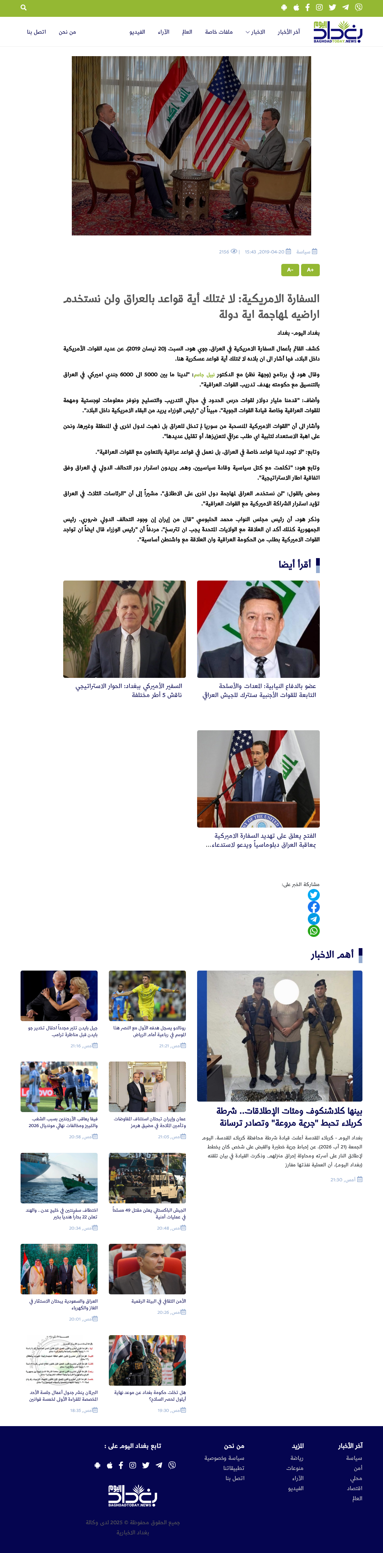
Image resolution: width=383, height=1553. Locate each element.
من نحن (67, 32)
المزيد (298, 1446)
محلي (356, 1478)
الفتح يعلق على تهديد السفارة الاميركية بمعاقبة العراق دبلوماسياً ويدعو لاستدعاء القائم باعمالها (264, 845)
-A (290, 270)
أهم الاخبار (332, 954)
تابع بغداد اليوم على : (132, 1446)
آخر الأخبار (289, 32)
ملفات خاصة (219, 32)
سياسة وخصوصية (224, 1458)
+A (310, 270)
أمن (358, 1468)
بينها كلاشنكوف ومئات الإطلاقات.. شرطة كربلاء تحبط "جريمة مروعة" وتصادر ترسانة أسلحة (289, 1118)
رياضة (297, 1458)
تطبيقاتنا (234, 1468)
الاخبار (257, 32)
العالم (187, 32)
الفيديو (137, 32)
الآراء (163, 32)
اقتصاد (354, 1488)
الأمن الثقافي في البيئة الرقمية (158, 1301)
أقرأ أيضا (295, 564)
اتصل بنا (36, 32)
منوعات (295, 1468)
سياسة (354, 1458)
